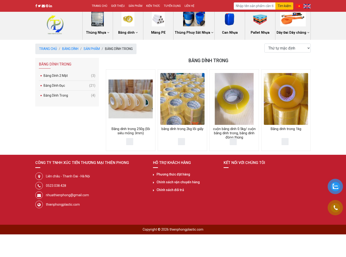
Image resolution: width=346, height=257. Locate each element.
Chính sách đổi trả (170, 190)
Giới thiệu (118, 6)
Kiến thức (153, 6)
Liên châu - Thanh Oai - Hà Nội (68, 176)
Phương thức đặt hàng (173, 174)
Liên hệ (189, 6)
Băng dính (70, 49)
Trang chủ (99, 6)
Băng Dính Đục (69, 85)
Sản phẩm (135, 6)
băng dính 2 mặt (69, 76)
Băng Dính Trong (69, 95)
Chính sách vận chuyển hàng (178, 182)
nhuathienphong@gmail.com (67, 195)
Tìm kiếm (284, 6)
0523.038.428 (56, 186)
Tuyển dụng (172, 6)
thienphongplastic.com (63, 204)
